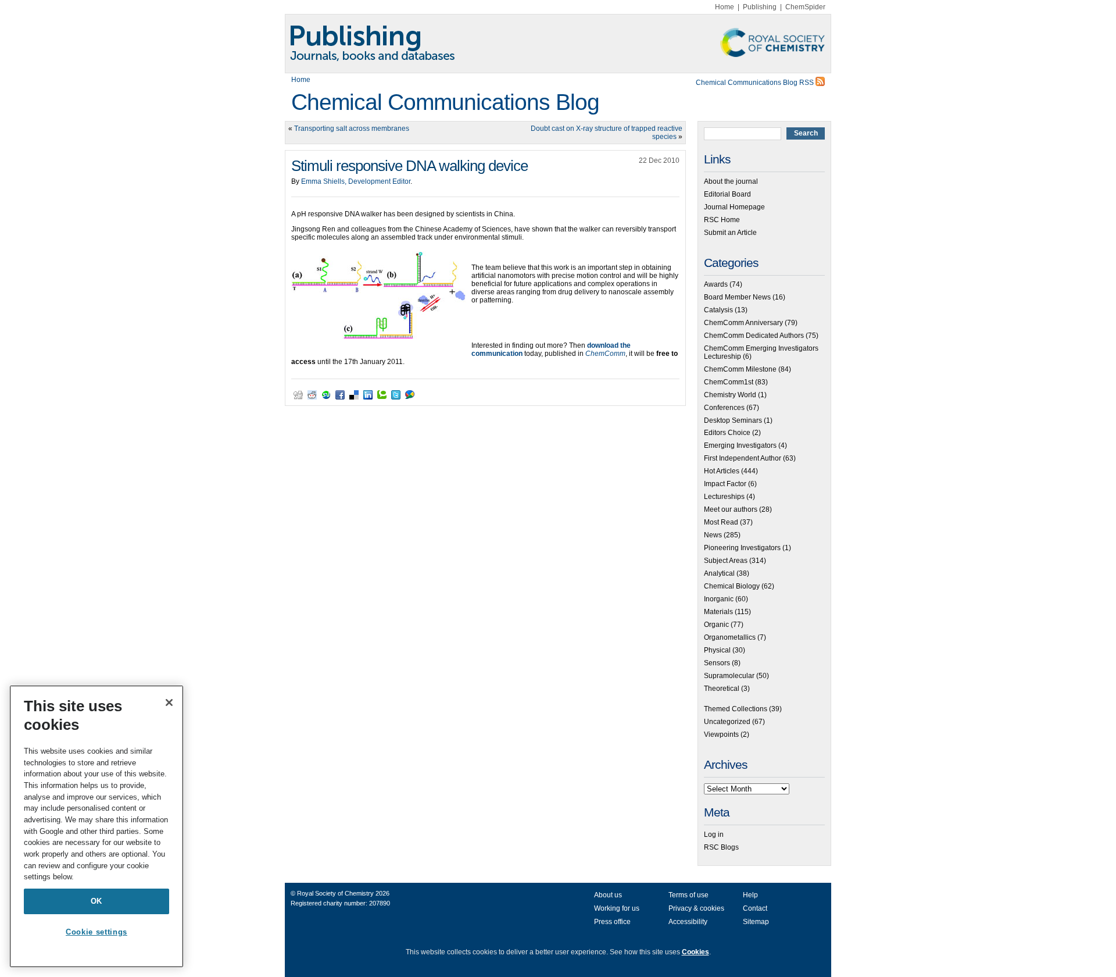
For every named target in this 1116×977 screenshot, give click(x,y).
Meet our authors (730, 509)
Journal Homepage (734, 207)
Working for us (616, 908)
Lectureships (724, 497)
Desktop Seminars (733, 420)
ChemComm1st (728, 382)
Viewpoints (721, 734)
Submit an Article (730, 233)
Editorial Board (727, 194)
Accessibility (687, 922)
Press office (612, 922)
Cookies (695, 952)
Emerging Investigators (740, 445)
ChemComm (605, 354)
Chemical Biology (732, 586)
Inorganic (719, 599)
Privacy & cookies (696, 908)
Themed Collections (735, 709)
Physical (717, 650)
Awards (716, 284)
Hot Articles (721, 471)
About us (608, 895)
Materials (718, 612)
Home (724, 7)
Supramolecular (729, 676)
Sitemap (756, 922)
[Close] (169, 702)
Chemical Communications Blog (445, 102)
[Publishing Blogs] (558, 44)
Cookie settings (96, 932)
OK (96, 901)
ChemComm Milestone (740, 369)
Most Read (721, 522)
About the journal (731, 181)
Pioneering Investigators (742, 548)
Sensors (717, 663)
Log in (714, 834)
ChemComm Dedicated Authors (754, 335)
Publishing (760, 7)
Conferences (724, 408)
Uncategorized (727, 722)
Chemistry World (730, 395)
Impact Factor (725, 484)
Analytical (719, 573)
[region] (96, 826)
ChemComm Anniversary (743, 323)
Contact (755, 908)
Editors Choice (727, 433)
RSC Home (722, 220)
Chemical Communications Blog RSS (755, 83)
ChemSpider (805, 7)
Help (750, 895)
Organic (716, 625)
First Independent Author (742, 458)
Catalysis (718, 310)
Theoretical (721, 688)
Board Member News (737, 297)
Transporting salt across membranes (351, 128)
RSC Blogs (721, 847)
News (713, 535)
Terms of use (688, 895)
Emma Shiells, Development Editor (355, 181)
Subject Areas (725, 561)
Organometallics (730, 637)
